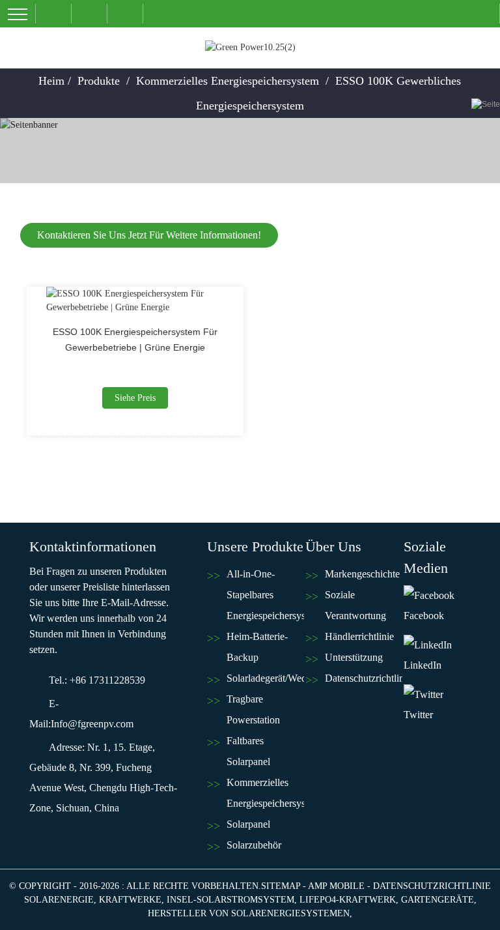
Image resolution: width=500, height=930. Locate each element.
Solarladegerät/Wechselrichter (265, 678)
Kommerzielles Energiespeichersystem (227, 80)
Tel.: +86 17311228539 (97, 680)
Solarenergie (59, 900)
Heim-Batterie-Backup (257, 647)
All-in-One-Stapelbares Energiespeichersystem (265, 594)
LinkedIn (422, 665)
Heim (51, 80)
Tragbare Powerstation (253, 709)
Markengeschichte (362, 573)
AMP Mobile (336, 886)
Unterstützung (354, 657)
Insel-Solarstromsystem (230, 900)
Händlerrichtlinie (359, 636)
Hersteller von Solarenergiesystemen (249, 913)
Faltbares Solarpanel (248, 751)
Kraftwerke (130, 900)
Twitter (418, 714)
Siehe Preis (135, 398)
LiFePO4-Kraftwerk (347, 900)
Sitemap (280, 886)
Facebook (424, 615)
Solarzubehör (254, 844)
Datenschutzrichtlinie (363, 678)
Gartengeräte (437, 900)
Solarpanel (248, 824)
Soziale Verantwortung (355, 605)
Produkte (98, 80)
